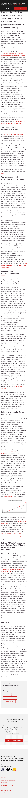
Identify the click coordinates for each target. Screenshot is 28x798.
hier (2, 173)
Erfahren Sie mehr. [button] (18, 4)
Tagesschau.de (7, 496)
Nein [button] (7, 8)
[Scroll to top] (1, 795)
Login (4, 777)
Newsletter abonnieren (14, 740)
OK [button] (20, 8)
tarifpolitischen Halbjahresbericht (13, 134)
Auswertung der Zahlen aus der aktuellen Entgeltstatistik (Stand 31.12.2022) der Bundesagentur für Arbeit (13, 535)
